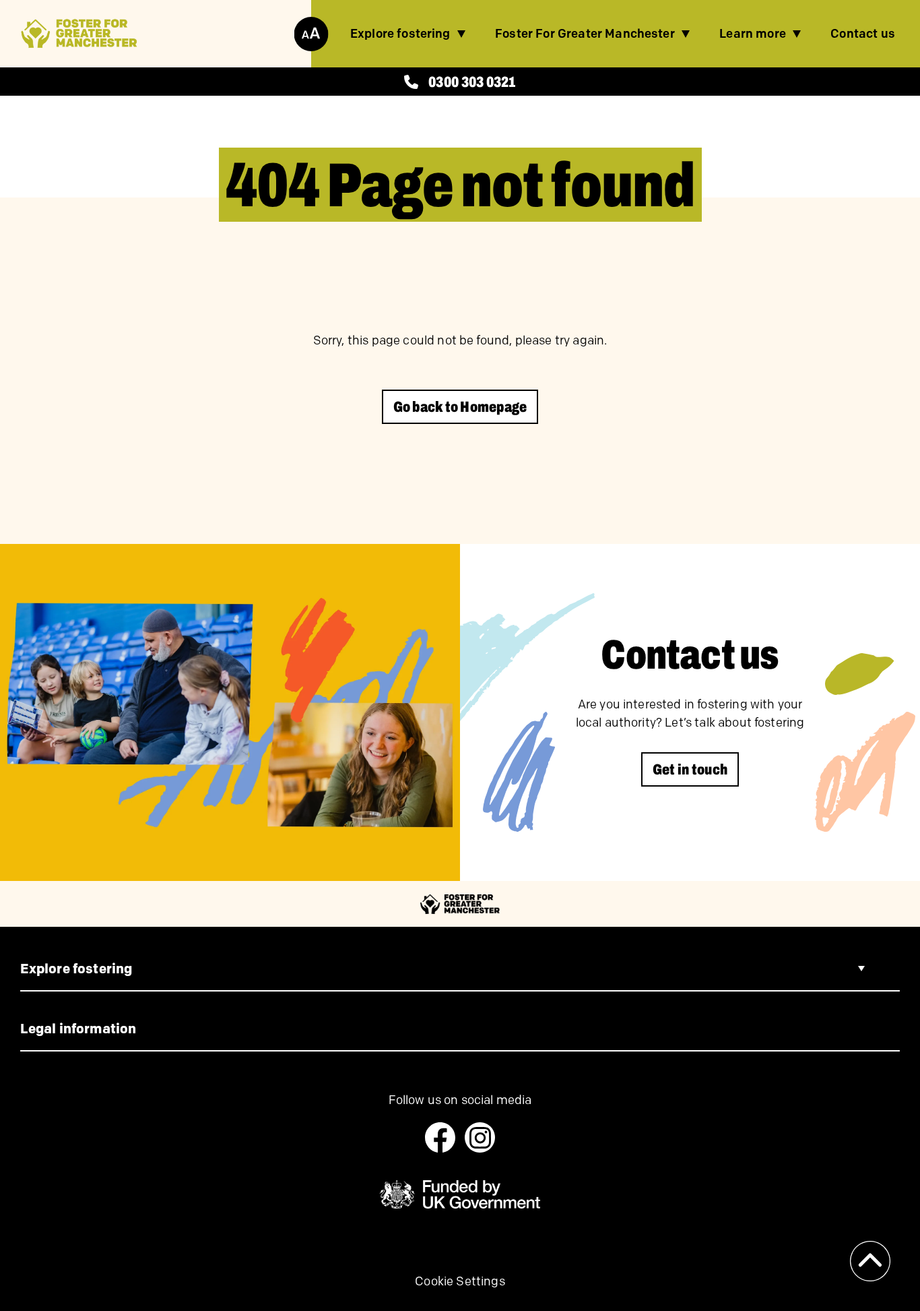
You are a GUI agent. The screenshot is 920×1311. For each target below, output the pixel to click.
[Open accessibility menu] (311, 34)
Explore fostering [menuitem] (400, 33)
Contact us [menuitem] (862, 33)
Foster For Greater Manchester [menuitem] (585, 33)
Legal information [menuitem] (78, 1028)
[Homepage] (79, 34)
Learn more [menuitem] (752, 33)
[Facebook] (440, 1137)
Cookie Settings (459, 1281)
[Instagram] (480, 1137)
